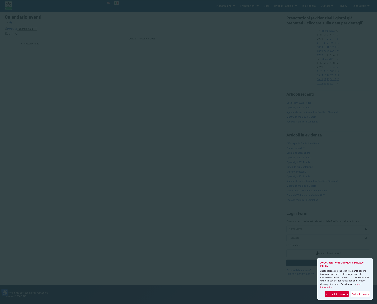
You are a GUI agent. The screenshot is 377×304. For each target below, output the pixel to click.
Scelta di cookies (360, 294)
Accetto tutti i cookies (337, 294)
